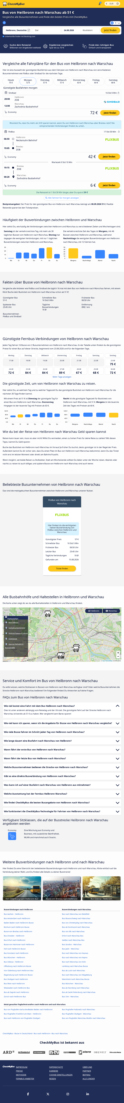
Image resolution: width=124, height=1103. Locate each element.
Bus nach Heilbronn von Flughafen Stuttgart (22, 1018)
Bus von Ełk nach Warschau (73, 931)
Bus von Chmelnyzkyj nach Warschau (77, 923)
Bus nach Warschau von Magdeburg (77, 975)
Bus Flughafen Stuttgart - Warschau (76, 1014)
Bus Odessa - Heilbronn (13, 962)
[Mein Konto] (99, 3)
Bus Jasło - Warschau (70, 949)
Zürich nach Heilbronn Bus (15, 996)
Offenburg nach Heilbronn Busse (17, 966)
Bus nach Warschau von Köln (74, 962)
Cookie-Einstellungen (60, 1075)
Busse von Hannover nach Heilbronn (19, 944)
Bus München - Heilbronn (14, 957)
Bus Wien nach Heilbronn (14, 983)
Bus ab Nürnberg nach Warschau (75, 988)
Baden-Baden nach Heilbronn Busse (19, 923)
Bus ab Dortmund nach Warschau (76, 927)
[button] (47, 614)
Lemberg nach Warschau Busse (75, 966)
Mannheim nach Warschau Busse (75, 979)
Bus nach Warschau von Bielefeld (75, 914)
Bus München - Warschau (72, 983)
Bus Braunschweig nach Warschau (76, 918)
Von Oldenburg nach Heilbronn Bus (18, 970)
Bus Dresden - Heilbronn (14, 936)
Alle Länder (89, 1078)
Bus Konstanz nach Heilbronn (16, 953)
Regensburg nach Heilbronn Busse (18, 975)
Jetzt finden (110, 112)
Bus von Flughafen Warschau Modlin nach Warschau (83, 1018)
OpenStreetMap (107, 661)
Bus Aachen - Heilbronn (13, 914)
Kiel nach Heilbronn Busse (15, 949)
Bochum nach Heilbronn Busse (16, 927)
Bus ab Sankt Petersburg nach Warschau (78, 992)
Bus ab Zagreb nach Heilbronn (16, 992)
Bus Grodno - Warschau (71, 944)
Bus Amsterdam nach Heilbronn (17, 918)
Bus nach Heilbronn (42, 1033)
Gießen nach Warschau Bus (73, 940)
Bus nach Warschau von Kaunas (75, 953)
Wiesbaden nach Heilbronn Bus (17, 988)
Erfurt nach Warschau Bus (72, 936)
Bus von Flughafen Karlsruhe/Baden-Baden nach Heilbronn (28, 1009)
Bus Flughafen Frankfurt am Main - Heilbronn (22, 1014)
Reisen (52, 1078)
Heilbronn (95, 611)
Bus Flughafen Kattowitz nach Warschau (78, 1009)
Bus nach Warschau (60, 1033)
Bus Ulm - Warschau (70, 996)
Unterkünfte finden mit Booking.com (20, 36)
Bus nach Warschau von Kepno (74, 957)
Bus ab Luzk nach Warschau (73, 970)
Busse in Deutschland (23, 1033)
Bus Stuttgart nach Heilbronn (16, 979)
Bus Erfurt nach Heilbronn (14, 940)
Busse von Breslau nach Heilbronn (18, 931)
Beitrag (86, 1075)
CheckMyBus (8, 1033)
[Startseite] (14, 4)
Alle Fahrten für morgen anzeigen (63, 197)
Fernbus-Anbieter (25, 1078)
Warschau (112, 611)
